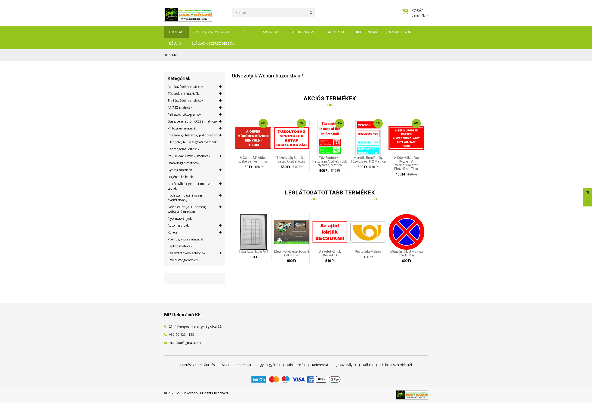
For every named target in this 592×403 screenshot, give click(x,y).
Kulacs (172, 232)
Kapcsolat (270, 32)
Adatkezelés (335, 32)
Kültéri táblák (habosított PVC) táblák (190, 186)
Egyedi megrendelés (183, 260)
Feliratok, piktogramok (184, 114)
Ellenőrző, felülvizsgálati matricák (192, 142)
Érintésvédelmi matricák (185, 100)
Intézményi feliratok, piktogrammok (194, 135)
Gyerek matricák (180, 170)
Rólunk (175, 43)
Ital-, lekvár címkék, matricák (189, 156)
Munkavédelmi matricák (185, 86)
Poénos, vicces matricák (186, 239)
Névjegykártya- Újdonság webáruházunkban (187, 209)
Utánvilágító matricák (183, 163)
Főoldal (176, 32)
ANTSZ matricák (180, 107)
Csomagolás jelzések (183, 149)
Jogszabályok (398, 32)
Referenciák (366, 32)
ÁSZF (247, 32)
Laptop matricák (180, 246)
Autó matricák (178, 225)
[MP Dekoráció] (188, 13)
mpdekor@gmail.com (185, 342)
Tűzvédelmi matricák (183, 93)
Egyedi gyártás (302, 32)
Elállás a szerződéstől (212, 43)
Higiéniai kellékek (180, 177)
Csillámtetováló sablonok (186, 253)
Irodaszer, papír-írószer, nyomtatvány (185, 197)
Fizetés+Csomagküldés (213, 32)
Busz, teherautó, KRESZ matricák (192, 121)
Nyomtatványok (180, 218)
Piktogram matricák (182, 128)
